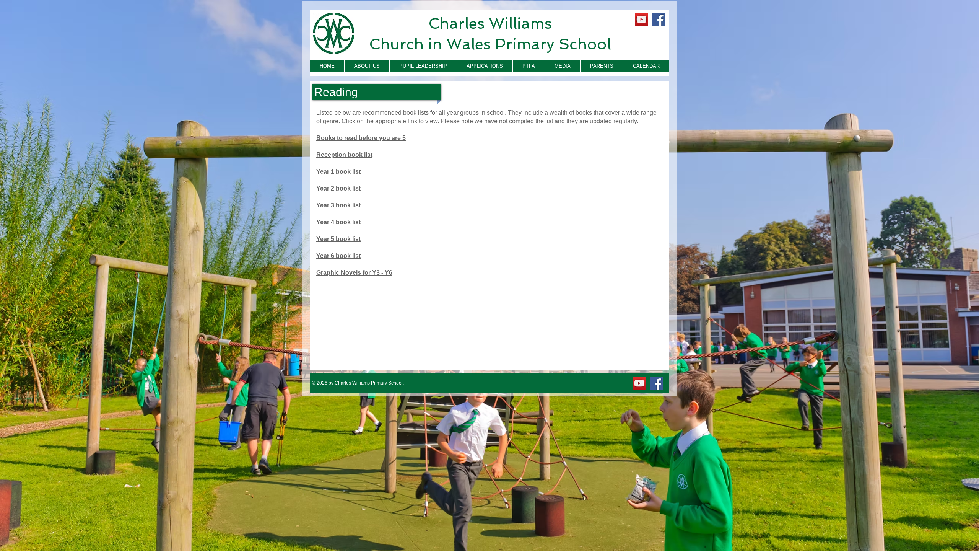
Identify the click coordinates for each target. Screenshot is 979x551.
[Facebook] (658, 19)
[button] (366, 66)
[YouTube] (641, 19)
